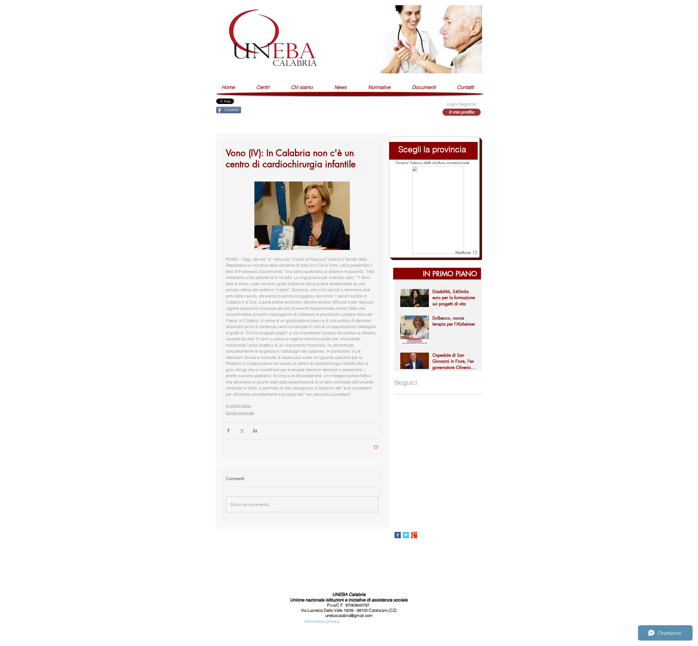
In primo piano (238, 405)
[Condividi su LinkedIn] (255, 430)
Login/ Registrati (461, 104)
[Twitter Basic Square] (406, 535)
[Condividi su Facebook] (228, 430)
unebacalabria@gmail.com (349, 615)
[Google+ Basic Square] (414, 535)
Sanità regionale (240, 412)
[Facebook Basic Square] (398, 535)
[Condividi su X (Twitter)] (241, 430)
